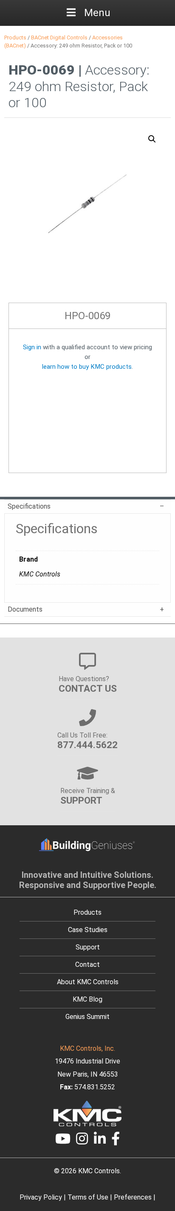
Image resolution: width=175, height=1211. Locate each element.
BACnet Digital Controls (59, 37)
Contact (87, 964)
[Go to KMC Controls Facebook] (116, 1141)
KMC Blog (87, 999)
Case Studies (87, 930)
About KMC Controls (88, 982)
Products (15, 37)
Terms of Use (88, 1197)
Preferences (133, 1197)
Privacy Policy (41, 1197)
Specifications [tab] (29, 506)
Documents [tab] (25, 609)
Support (88, 947)
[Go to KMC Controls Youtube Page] (63, 1141)
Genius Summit (87, 1017)
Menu (97, 13)
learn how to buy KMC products (87, 366)
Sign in (32, 347)
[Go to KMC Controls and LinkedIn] (100, 1141)
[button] (152, 139)
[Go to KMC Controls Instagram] (82, 1141)
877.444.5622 (87, 744)
